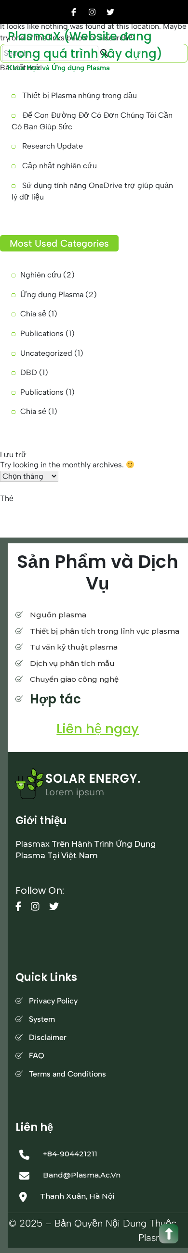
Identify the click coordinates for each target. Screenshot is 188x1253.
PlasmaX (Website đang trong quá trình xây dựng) (85, 45)
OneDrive (16, 521)
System (42, 1019)
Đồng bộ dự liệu (122, 521)
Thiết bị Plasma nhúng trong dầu (79, 95)
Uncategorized (46, 353)
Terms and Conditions (67, 1073)
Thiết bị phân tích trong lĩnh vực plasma (104, 631)
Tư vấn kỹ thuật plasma (74, 647)
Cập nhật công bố (78, 509)
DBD (28, 372)
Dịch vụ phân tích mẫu (72, 663)
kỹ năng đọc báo (130, 509)
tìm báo (83, 521)
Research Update (52, 145)
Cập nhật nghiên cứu (59, 165)
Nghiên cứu (40, 274)
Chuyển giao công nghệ (74, 679)
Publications (42, 333)
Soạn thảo (51, 521)
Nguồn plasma (58, 614)
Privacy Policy (53, 1000)
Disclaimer (48, 1037)
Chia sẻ (33, 313)
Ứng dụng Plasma (51, 294)
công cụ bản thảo (25, 509)
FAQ (36, 1055)
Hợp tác (55, 699)
